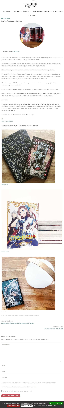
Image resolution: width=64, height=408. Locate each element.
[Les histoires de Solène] (32, 8)
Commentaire (6, 344)
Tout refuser (14, 406)
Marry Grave (5, 184)
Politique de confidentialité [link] (45, 405)
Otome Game (5, 252)
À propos (26, 11)
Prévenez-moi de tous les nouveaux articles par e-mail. (17, 391)
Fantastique (36, 315)
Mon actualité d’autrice (41, 11)
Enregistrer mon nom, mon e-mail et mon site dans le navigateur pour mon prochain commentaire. (29, 382)
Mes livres (6, 11)
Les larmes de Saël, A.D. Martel (53, 328)
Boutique (17, 11)
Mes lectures (57, 11)
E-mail (4, 371)
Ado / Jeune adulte (9, 315)
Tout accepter (56, 403)
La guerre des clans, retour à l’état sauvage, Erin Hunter (17, 322)
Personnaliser (26, 406)
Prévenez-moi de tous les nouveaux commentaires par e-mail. (19, 387)
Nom (3, 365)
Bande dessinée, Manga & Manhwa (24, 315)
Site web (4, 377)
